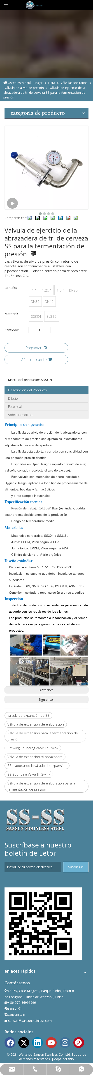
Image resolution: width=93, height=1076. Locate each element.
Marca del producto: (23, 379)
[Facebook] (10, 1042)
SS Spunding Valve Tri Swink (28, 774)
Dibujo (13, 398)
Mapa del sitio (63, 1059)
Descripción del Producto (27, 390)
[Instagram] (65, 1042)
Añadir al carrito (34, 359)
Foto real (15, 406)
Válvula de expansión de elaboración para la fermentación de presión (41, 786)
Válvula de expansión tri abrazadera (35, 756)
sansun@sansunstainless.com (30, 1020)
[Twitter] (23, 1042)
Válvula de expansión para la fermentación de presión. (42, 736)
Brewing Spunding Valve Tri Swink (32, 748)
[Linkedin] (37, 1042)
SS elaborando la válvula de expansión (37, 765)
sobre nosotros (20, 414)
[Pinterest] (78, 1042)
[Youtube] (51, 1042)
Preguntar (34, 347)
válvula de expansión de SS (28, 715)
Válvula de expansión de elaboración (35, 724)
